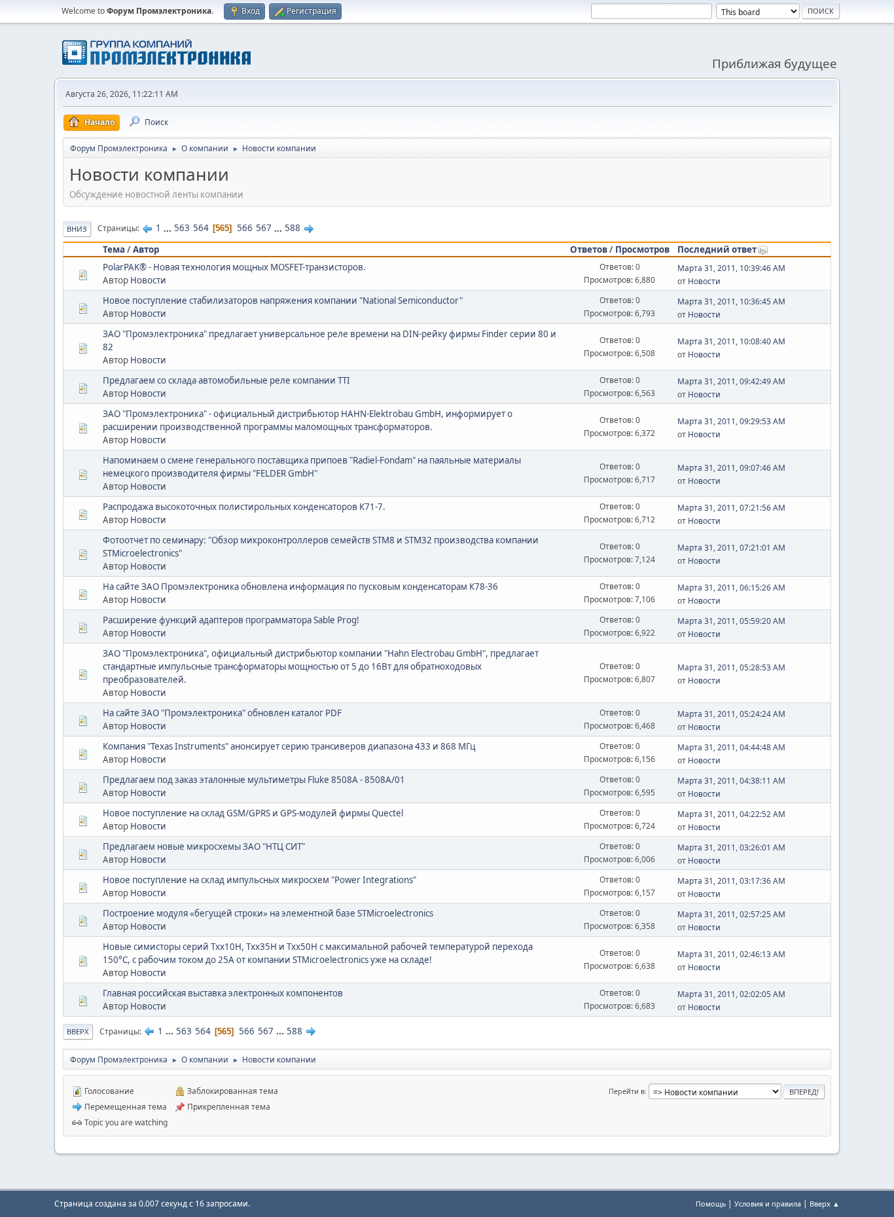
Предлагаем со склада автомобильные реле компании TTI (226, 380)
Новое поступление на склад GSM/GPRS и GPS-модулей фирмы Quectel (253, 813)
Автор (146, 249)
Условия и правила (767, 1203)
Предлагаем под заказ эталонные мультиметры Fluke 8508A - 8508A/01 (254, 780)
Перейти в (627, 1091)
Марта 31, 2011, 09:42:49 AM (731, 381)
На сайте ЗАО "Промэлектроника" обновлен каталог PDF (222, 713)
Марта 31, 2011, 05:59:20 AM (731, 621)
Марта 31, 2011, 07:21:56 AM (731, 507)
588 (292, 228)
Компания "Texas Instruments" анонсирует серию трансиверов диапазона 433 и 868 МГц (289, 746)
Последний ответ (717, 249)
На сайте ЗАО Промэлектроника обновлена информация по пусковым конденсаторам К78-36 (300, 586)
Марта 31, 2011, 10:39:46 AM (731, 268)
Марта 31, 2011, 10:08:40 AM (731, 341)
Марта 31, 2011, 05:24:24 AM (731, 713)
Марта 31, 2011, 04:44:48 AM (731, 747)
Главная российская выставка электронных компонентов (223, 993)
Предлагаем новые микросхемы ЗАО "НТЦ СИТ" (204, 846)
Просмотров (642, 249)
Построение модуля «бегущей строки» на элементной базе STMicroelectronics (268, 913)
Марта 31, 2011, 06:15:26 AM (731, 587)
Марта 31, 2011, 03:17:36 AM (731, 880)
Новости (148, 280)
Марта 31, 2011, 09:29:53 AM (731, 421)
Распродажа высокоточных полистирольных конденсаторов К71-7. (244, 507)
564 (201, 228)
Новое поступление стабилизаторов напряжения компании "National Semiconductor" (283, 300)
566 (245, 228)
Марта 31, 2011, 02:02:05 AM (731, 994)
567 (264, 228)
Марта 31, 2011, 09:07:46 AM (731, 467)
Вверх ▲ (825, 1203)
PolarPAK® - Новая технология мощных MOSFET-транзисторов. (234, 267)
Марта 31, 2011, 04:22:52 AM (731, 814)
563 (182, 228)
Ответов (588, 249)
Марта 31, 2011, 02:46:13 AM (731, 954)
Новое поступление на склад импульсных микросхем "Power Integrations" (259, 880)
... (168, 228)
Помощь (711, 1203)
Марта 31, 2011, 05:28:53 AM (731, 667)
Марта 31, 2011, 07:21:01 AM (731, 547)
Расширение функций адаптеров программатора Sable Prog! (231, 620)
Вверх (78, 1031)
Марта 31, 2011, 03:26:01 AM (731, 847)
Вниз (77, 229)
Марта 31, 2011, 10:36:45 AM (731, 301)
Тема (114, 249)
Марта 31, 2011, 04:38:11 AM (731, 780)
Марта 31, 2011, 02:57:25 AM (731, 914)
